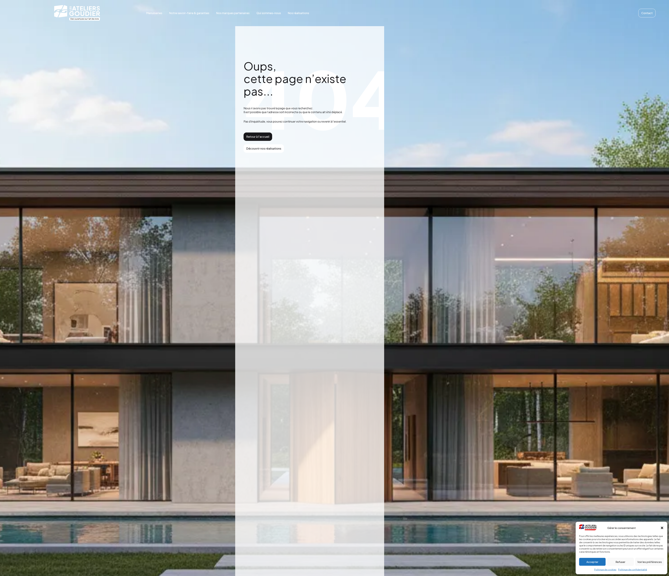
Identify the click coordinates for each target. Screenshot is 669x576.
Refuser (620, 561)
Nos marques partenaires (232, 13)
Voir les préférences (649, 561)
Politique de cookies (605, 569)
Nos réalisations (298, 13)
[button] (662, 528)
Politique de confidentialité (632, 569)
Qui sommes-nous (268, 13)
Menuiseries (154, 13)
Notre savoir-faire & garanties (189, 13)
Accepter (592, 561)
